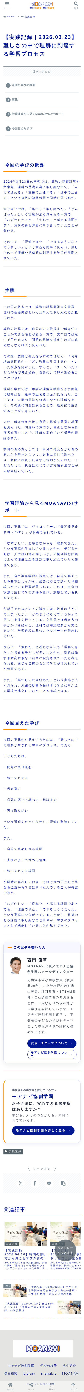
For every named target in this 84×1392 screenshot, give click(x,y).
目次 (35, 71)
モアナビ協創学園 (21, 1366)
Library (29, 1373)
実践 (15, 99)
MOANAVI (71, 1373)
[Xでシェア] (20, 1183)
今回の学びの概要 (23, 85)
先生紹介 (69, 1366)
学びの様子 (48, 1366)
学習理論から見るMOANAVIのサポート (38, 114)
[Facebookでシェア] (35, 1183)
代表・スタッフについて (52, 1043)
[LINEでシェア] (49, 1183)
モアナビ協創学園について (52, 1054)
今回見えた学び (22, 128)
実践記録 (15, 1151)
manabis (48, 1373)
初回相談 (10, 1373)
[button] (63, 1183)
